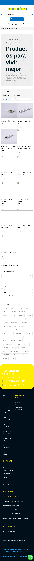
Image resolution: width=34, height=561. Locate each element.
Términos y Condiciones (18, 408)
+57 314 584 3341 (15, 381)
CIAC (22, 319)
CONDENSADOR (19, 326)
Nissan (23, 348)
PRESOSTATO (15, 351)
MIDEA (26, 344)
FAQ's (5, 477)
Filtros (4, 337)
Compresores (7, 326)
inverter (13, 340)
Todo (18, 95)
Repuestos (26, 351)
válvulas (24, 355)
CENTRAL (5, 319)
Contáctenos (18, 405)
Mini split (5, 348)
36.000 (27, 308)
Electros (18, 330)
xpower (5, 358)
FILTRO (29, 333)
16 (9, 95)
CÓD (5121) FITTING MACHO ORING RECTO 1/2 (8, 121)
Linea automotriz (8, 344)
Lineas (6, 289)
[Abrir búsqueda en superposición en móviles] (17, 14)
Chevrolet (15, 319)
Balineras (5, 312)
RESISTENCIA (7, 355)
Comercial (14, 322)
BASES (14, 312)
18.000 (12, 308)
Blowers (5, 315)
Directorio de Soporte (7, 467)
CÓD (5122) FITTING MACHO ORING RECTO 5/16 (24, 121)
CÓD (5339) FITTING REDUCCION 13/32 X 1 (8, 147)
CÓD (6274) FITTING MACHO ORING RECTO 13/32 (24, 148)
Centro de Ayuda (8, 470)
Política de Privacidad (10, 556)
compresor (24, 322)
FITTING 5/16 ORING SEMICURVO (8, 226)
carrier (20, 315)
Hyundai (5, 340)
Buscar (30, 276)
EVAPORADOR (7, 333)
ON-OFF (5, 351)
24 (14, 95)
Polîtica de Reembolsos (7, 474)
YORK (12, 358)
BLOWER (22, 312)
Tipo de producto (9, 295)
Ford (20, 337)
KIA (20, 340)
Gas (26, 337)
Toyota (16, 355)
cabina (13, 315)
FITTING (12, 337)
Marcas (6, 292)
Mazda (18, 344)
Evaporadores (19, 333)
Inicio (2, 28)
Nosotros (17, 402)
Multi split (14, 348)
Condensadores (7, 330)
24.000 (20, 308)
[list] (3, 99)
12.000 (5, 308)
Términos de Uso (25, 556)
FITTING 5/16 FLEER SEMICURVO (24, 173)
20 (11, 95)
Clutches (5, 322)
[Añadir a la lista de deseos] (3, 126)
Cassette (28, 315)
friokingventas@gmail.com (16, 385)
